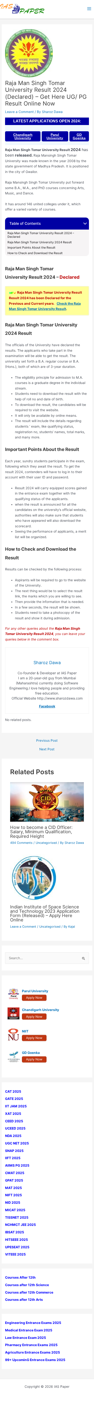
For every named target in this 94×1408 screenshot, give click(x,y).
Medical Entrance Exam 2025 (28, 1330)
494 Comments (21, 843)
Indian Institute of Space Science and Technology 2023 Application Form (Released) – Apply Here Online (45, 913)
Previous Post (47, 740)
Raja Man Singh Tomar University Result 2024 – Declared (40, 234)
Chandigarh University (23, 136)
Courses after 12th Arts (24, 1300)
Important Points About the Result (31, 247)
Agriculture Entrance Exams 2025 (32, 1352)
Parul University (55, 136)
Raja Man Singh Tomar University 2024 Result (39, 242)
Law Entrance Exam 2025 (25, 1338)
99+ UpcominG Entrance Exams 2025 (35, 1360)
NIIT (25, 1031)
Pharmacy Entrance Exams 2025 (31, 1345)
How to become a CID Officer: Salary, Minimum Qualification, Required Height (41, 832)
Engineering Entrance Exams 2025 (33, 1323)
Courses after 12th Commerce (29, 1292)
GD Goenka (79, 136)
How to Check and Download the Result (35, 253)
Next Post (46, 749)
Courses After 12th (20, 1277)
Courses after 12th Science (27, 1285)
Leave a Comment (19, 112)
